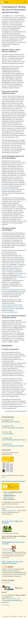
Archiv (3, 477)
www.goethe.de (17, 266)
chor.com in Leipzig (7, 434)
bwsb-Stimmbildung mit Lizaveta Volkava (13, 440)
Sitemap (20, 616)
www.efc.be (7, 189)
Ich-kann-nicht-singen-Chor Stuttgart (13, 427)
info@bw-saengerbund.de (9, 510)
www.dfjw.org (8, 271)
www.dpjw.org (21, 273)
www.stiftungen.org (9, 186)
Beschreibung (9, 494)
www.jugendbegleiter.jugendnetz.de (14, 289)
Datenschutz (13, 616)
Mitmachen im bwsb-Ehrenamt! (13, 481)
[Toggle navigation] (25, 2)
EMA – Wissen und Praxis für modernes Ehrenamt (12, 562)
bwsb (6, 2)
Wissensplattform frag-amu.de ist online (13, 543)
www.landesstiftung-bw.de (11, 305)
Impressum (6, 616)
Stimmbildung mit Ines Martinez (11, 421)
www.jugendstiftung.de (10, 312)
